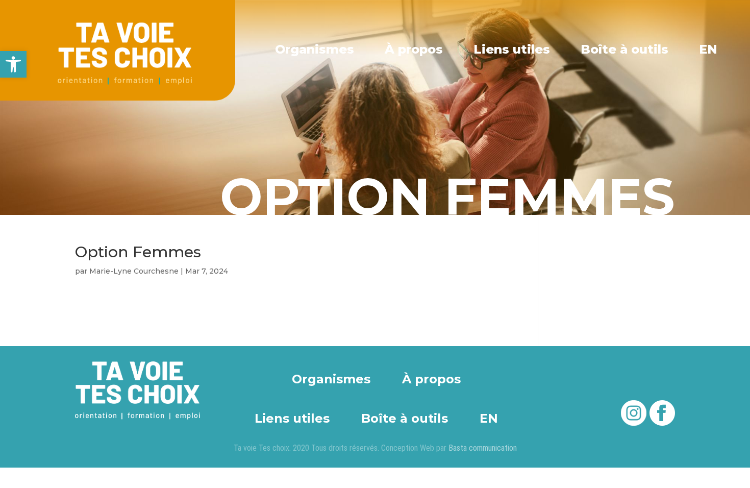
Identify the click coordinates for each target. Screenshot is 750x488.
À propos (414, 49)
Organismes (314, 49)
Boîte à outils (624, 49)
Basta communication (482, 448)
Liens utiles (511, 49)
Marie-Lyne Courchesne (134, 271)
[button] (13, 64)
